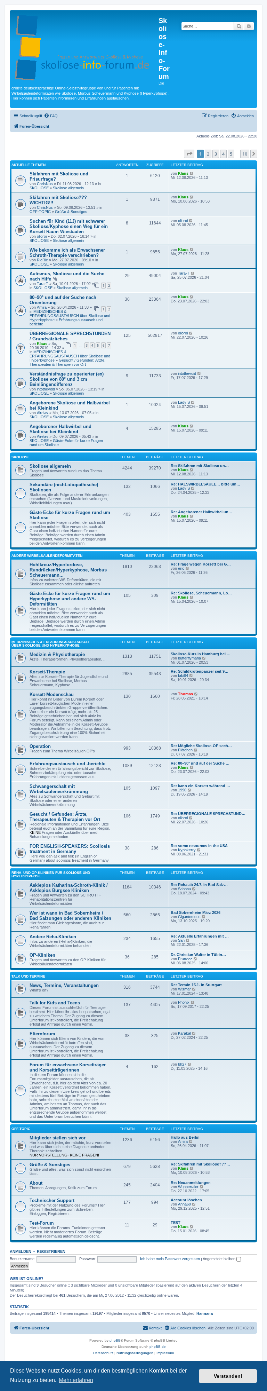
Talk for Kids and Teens (55, 1002)
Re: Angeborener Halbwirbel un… (201, 512)
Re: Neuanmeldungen (191, 1182)
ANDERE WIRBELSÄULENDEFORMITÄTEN (46, 556)
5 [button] (231, 154)
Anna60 (184, 1204)
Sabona (184, 889)
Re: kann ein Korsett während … (200, 786)
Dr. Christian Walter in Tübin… (198, 955)
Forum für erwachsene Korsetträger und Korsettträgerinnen (68, 1067)
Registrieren (51, 1251)
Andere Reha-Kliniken (53, 936)
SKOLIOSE (39, 188)
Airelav (42, 413)
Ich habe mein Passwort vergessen (170, 1259)
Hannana (204, 1313)
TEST (175, 1222)
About (36, 1183)
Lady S (184, 402)
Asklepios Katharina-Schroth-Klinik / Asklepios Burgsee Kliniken (69, 888)
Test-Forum (42, 1223)
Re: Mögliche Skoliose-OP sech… (201, 746)
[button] (189, 154)
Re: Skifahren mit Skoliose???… (200, 1164)
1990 (182, 790)
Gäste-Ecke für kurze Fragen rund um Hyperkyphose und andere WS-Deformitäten (70, 599)
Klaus (183, 173)
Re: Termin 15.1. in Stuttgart (196, 985)
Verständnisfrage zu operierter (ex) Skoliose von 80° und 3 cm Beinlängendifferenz (67, 379)
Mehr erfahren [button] (76, 1380)
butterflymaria (189, 658)
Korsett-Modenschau (52, 694)
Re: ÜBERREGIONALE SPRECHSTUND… (208, 814)
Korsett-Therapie (47, 671)
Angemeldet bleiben (219, 1259)
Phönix (183, 1002)
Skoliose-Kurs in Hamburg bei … (200, 654)
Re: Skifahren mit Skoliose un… (200, 466)
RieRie (42, 260)
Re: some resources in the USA (199, 846)
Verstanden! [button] (228, 1376)
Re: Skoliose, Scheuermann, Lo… (201, 593)
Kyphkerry (187, 850)
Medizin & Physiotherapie (57, 654)
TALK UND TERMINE (28, 976)
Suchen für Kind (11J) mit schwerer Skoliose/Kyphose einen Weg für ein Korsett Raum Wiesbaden (69, 226)
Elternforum (42, 1033)
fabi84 (183, 675)
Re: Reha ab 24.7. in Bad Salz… (199, 885)
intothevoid (46, 389)
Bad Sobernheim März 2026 (195, 912)
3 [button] (216, 154)
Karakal (184, 1033)
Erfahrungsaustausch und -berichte (67, 763)
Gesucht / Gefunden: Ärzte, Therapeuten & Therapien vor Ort (67, 362)
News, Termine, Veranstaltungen (64, 985)
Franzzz (185, 959)
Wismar (184, 989)
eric (181, 568)
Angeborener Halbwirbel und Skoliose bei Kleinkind (60, 429)
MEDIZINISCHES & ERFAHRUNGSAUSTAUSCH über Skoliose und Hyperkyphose (70, 315)
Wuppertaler (188, 1187)
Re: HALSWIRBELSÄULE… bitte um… (205, 484)
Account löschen (186, 1200)
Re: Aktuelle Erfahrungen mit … (200, 936)
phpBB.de (157, 1347)
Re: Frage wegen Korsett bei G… (201, 564)
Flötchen (185, 750)
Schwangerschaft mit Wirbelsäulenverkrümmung (59, 789)
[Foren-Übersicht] (85, 46)
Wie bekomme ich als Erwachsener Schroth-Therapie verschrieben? (67, 252)
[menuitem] (51, 116)
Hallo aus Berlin (185, 1137)
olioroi (42, 236)
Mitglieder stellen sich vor (58, 1137)
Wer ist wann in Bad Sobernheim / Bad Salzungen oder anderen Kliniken (70, 915)
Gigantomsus (189, 917)
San (181, 940)
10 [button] (244, 154)
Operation (40, 746)
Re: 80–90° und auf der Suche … (200, 763)
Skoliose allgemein (68, 188)
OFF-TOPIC (40, 212)
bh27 (182, 1064)
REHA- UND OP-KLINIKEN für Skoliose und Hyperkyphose (50, 874)
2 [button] (208, 154)
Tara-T (42, 284)
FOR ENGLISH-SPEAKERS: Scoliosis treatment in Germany (70, 849)
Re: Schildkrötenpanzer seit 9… (199, 671)
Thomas (185, 694)
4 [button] (223, 154)
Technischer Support (52, 1200)
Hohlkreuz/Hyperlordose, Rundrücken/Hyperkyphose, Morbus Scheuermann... (68, 570)
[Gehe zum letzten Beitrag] (191, 173)
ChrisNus (45, 184)
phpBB (115, 1340)
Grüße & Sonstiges (71, 212)
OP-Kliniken (42, 955)
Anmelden (20, 1251)
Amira (42, 307)
